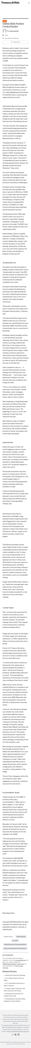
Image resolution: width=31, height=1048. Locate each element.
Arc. (11, 1042)
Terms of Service (26, 1042)
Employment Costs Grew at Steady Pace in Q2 (13, 995)
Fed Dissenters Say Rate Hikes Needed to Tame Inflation (14, 1000)
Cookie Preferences (20, 1044)
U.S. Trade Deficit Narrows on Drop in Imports (14, 984)
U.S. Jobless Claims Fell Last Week (14, 979)
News (4, 21)
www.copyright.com (20, 960)
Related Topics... (9, 936)
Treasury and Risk (14, 31)
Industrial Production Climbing (15, 975)
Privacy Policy (10, 1044)
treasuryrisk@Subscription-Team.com (18, 1031)
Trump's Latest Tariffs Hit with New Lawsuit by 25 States (14, 990)
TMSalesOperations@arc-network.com (13, 964)
